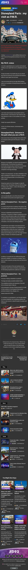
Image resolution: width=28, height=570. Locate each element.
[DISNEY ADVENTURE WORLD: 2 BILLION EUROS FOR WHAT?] (5, 397)
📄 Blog (14, 8)
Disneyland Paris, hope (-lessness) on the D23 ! (6, 527)
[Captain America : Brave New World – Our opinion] (5, 457)
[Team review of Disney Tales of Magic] (5, 465)
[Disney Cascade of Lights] (5, 430)
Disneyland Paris (8, 55)
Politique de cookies (20, 560)
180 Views (5, 510)
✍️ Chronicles (6, 8)
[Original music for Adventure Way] (5, 414)
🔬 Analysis (6, 488)
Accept (14, 568)
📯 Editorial (6, 486)
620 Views (20, 20)
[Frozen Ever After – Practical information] (5, 442)
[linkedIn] (10, 23)
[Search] (21, 2)
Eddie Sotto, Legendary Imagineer (9, 406)
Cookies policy (18, 565)
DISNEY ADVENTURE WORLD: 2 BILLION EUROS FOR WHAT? (20, 527)
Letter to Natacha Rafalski (16, 380)
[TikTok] (21, 556)
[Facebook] (7, 23)
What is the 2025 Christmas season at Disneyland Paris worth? (16, 372)
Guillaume (14, 443)
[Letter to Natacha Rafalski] (5, 381)
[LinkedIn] (15, 556)
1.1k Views (18, 541)
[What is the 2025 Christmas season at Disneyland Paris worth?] (5, 373)
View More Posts (14, 338)
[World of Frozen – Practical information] (5, 450)
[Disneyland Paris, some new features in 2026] (5, 422)
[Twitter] (8, 23)
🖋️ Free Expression (7, 10)
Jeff (12, 398)
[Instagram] (12, 556)
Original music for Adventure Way (18, 413)
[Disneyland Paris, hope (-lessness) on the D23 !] (5, 389)
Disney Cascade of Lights (16, 428)
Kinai (8, 20)
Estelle (13, 459)
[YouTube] (18, 556)
